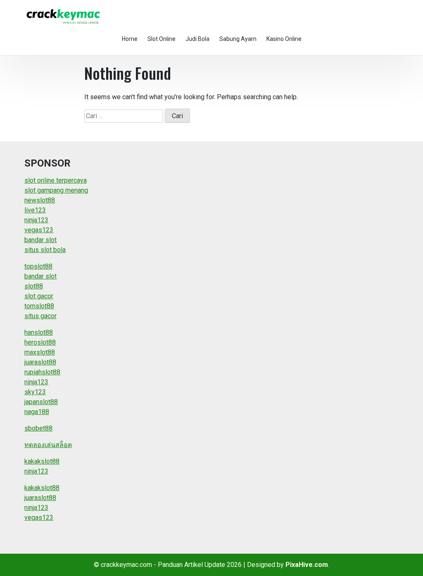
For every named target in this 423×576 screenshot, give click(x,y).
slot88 (33, 286)
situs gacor (40, 316)
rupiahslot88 (42, 372)
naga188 (36, 412)
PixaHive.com (306, 565)
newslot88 (39, 200)
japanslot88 (41, 402)
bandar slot (40, 240)
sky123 (35, 392)
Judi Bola (197, 39)
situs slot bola (45, 250)
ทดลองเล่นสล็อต (48, 445)
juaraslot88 (40, 362)
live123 (35, 210)
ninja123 (36, 220)
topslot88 (38, 266)
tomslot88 (39, 306)
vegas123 (38, 230)
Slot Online (161, 39)
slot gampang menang (56, 190)
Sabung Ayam (238, 39)
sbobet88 (38, 428)
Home (130, 39)
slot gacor (38, 296)
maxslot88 (39, 352)
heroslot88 (40, 342)
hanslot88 (38, 332)
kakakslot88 (41, 461)
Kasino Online (284, 39)
